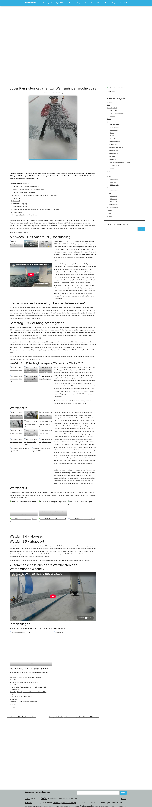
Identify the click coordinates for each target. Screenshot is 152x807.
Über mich (46, 792)
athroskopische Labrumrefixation (85, 798)
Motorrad (109, 187)
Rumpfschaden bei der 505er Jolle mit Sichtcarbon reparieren (29, 672)
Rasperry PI (113, 159)
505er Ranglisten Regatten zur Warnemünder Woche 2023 (28, 692)
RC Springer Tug (114, 185)
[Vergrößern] (121, 88)
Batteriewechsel (117, 798)
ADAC (60, 798)
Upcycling (109, 210)
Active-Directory (53, 799)
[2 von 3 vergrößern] (35, 242)
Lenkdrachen (110, 173)
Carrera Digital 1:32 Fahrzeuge (64, 803)
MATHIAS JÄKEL (30, 3)
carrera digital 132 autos (93, 803)
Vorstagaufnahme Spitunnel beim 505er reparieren (25, 677)
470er (27, 799)
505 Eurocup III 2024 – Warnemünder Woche (24, 682)
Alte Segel (74, 799)
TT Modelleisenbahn (112, 207)
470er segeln (113, 196)
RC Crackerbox (114, 179)
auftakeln (99, 798)
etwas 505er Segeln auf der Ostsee (21, 697)
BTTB (123, 798)
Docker (112, 133)
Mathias (112, 92)
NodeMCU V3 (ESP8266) (117, 147)
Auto (108, 105)
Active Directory (114, 124)
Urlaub (109, 213)
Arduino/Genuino (114, 127)
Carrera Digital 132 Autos (117, 113)
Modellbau (110, 176)
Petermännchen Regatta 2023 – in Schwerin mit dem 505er (28, 687)
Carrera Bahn (113, 110)
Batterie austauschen (107, 798)
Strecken (112, 116)
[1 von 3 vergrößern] (21, 242)
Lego (108, 171)
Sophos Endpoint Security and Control (120, 162)
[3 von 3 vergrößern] (50, 242)
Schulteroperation (112, 190)
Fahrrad (109, 119)
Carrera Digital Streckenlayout (111, 803)
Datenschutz (29, 792)
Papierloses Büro (114, 153)
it (107, 122)
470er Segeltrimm (35, 798)
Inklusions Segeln (115, 201)
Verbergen (26, 183)
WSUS (112, 168)
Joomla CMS (113, 144)
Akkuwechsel (66, 799)
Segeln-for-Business (112, 204)
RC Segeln (113, 182)
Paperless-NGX (114, 150)
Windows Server (114, 165)
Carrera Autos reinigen (37, 803)
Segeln (18, 707)
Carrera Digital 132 (112, 108)
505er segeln (61, 93)
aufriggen (95, 798)
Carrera (28, 803)
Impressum (38, 792)
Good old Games (114, 138)
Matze (54, 93)
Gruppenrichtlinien (115, 141)
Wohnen (109, 216)
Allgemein (109, 102)
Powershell (113, 156)
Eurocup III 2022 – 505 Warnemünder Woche (24, 701)
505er (14, 707)
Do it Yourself (113, 130)
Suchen (142, 229)
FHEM (112, 136)
